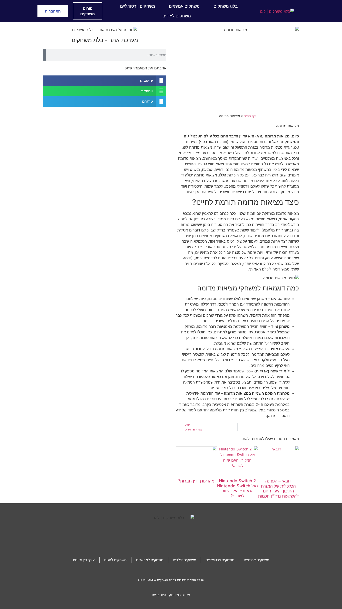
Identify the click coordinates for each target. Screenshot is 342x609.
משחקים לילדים (176, 15)
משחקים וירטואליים (137, 6)
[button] (104, 80)
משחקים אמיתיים (184, 6)
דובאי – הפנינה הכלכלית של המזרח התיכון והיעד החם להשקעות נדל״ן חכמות (278, 488)
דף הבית (250, 116)
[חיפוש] (44, 55)
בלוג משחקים (226, 6)
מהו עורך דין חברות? (196, 481)
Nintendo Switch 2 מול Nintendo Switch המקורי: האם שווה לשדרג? (237, 488)
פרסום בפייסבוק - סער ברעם (171, 595)
